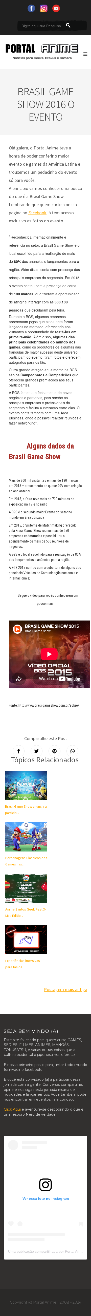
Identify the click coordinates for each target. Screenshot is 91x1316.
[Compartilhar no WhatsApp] (72, 751)
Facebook (37, 213)
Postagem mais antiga (65, 989)
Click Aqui (12, 1109)
